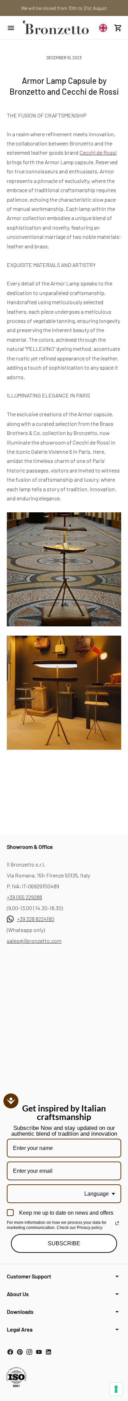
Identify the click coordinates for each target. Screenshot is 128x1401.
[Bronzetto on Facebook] (10, 1352)
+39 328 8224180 (35, 919)
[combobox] (105, 27)
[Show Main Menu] (10, 27)
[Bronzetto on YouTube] (38, 1352)
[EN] (105, 27)
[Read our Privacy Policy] (117, 1223)
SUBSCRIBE (64, 1243)
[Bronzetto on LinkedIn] (48, 1352)
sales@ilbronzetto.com (34, 940)
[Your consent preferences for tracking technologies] (116, 1389)
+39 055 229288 (24, 897)
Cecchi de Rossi (98, 152)
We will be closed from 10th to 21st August (64, 8)
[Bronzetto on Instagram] (29, 1352)
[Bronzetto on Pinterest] (19, 1352)
